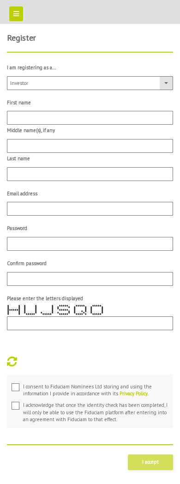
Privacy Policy (134, 393)
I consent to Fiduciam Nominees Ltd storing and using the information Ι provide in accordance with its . (87, 390)
